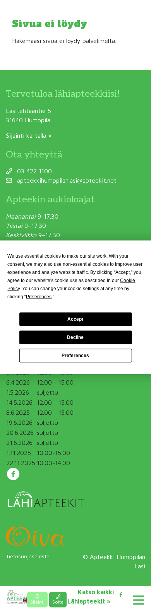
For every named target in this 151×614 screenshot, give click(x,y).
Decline (75, 337)
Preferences (75, 355)
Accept (75, 319)
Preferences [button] (38, 296)
